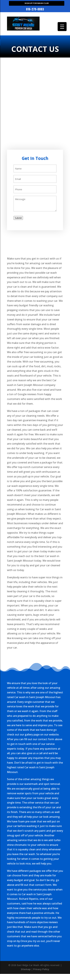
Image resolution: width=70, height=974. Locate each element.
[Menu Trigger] (62, 26)
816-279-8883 (35, 9)
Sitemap (26, 969)
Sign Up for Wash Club (37, 3)
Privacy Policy (41, 969)
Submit (18, 217)
